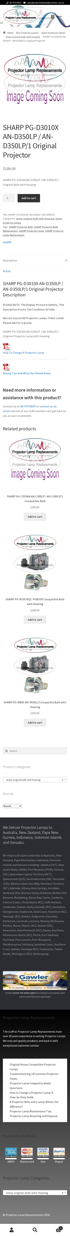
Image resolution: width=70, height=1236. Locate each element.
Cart (54, 1226)
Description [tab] (10, 260)
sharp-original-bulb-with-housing (23, 36)
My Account (11, 1230)
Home (10, 32)
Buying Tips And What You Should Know (27, 373)
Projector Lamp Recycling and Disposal (34, 1116)
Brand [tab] (6, 271)
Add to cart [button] (35, 516)
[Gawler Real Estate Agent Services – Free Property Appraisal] (35, 980)
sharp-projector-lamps (53, 32)
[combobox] (35, 779)
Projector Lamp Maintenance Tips (31, 1111)
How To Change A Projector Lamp (23, 352)
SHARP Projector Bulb (21, 227)
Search (35, 1230)
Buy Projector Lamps (27, 32)
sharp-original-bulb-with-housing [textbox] (33, 779)
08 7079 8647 (15, 3)
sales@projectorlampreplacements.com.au (45, 3)
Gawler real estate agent (24, 992)
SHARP (7, 242)
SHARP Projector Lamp (31, 231)
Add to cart (29, 198)
